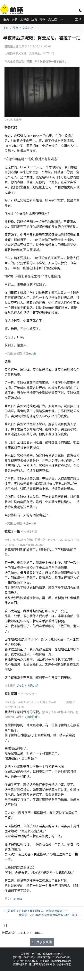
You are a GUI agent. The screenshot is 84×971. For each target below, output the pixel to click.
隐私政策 (48, 954)
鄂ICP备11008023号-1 (25, 957)
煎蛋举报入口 (20, 964)
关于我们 (25, 954)
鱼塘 (34, 19)
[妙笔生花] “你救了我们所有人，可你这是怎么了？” (37, 911)
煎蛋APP (58, 954)
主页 (6, 28)
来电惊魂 (31, 717)
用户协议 (36, 954)
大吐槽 (52, 19)
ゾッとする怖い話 (27, 685)
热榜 (43, 19)
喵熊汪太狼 (11, 46)
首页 (6, 19)
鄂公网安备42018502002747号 (54, 957)
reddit (32, 353)
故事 (15, 28)
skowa (17, 899)
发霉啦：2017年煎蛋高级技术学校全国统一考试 (48, 915)
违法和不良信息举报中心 (42, 964)
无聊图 (24, 19)
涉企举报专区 (64, 964)
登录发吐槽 (43, 942)
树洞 (14, 19)
